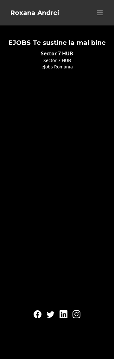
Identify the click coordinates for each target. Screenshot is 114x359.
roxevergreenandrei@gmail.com (57, 309)
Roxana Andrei (34, 13)
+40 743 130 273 (57, 325)
